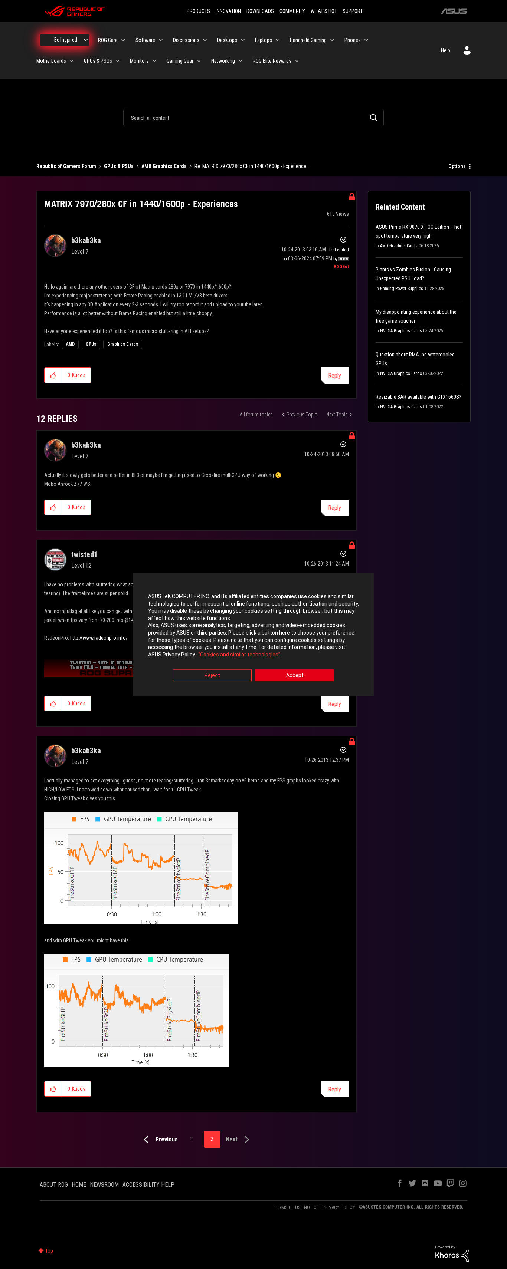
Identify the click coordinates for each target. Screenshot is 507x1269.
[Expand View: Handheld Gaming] (332, 40)
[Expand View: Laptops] (277, 40)
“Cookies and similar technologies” (239, 654)
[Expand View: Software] (160, 40)
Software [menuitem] (145, 40)
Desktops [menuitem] (227, 40)
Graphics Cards (122, 344)
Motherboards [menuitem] (51, 61)
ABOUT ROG (54, 1184)
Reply (334, 375)
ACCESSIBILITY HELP (148, 1184)
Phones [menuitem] (352, 40)
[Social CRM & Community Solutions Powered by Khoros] (452, 1253)
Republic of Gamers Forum (66, 166)
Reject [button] (212, 676)
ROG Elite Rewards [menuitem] (272, 61)
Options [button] (457, 166)
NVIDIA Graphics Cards (401, 330)
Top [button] (49, 1251)
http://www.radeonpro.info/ (99, 638)
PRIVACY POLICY (339, 1207)
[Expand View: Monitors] (154, 61)
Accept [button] (295, 676)
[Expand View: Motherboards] (71, 61)
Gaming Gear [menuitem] (180, 61)
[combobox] (253, 117)
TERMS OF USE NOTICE (296, 1207)
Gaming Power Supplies (401, 288)
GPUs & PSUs (119, 166)
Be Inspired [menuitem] (65, 40)
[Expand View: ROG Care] (123, 40)
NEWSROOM (104, 1184)
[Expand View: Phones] (366, 40)
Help (445, 50)
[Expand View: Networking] (240, 61)
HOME (79, 1184)
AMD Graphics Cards (164, 166)
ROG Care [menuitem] (108, 40)
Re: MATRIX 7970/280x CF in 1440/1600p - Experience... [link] (252, 166)
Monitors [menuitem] (139, 61)
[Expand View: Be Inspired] (85, 40)
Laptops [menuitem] (263, 40)
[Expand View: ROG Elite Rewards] (297, 61)
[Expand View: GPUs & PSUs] (117, 61)
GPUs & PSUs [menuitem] (98, 61)
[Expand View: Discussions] (205, 40)
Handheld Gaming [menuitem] (308, 40)
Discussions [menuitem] (186, 40)
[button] (53, 375)
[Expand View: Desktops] (242, 40)
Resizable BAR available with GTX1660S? (418, 397)
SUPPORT (353, 11)
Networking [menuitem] (223, 61)
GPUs (91, 344)
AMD (70, 344)
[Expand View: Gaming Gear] (199, 61)
